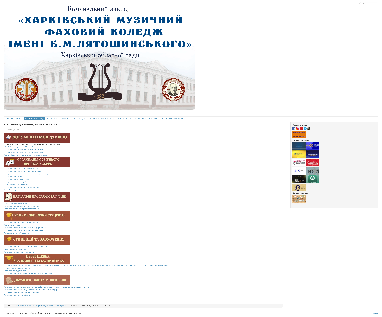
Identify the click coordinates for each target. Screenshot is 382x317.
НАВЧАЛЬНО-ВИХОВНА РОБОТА (103, 119)
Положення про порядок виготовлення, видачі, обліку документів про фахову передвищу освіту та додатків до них (46, 287)
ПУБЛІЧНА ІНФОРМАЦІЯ (34, 119)
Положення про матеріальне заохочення (19, 252)
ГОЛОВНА (9, 119)
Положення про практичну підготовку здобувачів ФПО (24, 149)
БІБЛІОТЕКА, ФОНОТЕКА (147, 119)
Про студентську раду (12, 225)
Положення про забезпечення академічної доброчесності (25, 228)
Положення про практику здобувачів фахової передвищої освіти (28, 273)
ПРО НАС (19, 119)
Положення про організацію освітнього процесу (21, 168)
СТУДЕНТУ (64, 119)
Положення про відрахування (15, 271)
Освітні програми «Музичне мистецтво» (18, 203)
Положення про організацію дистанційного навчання (23, 171)
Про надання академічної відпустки (17, 268)
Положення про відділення (14, 176)
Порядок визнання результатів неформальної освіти (23, 152)
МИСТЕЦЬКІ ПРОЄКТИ (127, 119)
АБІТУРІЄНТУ (52, 119)
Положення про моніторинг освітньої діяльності (21, 292)
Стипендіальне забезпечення (15, 249)
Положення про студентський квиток (17, 295)
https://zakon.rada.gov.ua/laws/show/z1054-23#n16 (22, 147)
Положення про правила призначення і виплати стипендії (25, 246)
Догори (375, 313)
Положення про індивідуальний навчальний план (22, 187)
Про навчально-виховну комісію (16, 184)
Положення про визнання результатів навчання (21, 209)
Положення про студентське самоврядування (21, 222)
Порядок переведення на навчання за (18, 265)
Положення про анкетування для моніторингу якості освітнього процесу (30, 290)
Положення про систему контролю (16, 179)
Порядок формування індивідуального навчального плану (25, 155)
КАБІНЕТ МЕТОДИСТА (79, 119)
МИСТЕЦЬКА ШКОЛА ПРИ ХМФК (172, 119)
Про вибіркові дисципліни (13, 190)
